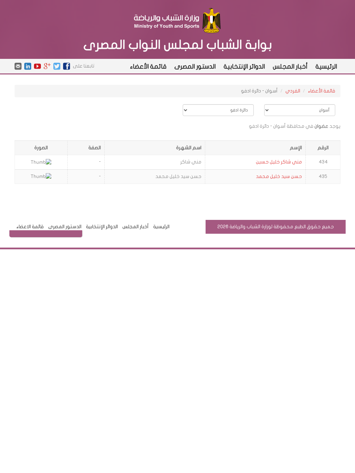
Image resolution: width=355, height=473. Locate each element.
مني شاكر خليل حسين (279, 161)
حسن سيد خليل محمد (279, 176)
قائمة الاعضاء (30, 226)
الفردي (292, 90)
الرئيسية (326, 66)
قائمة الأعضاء (148, 66)
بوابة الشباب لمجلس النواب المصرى (177, 44)
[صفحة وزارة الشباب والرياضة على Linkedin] (27, 65)
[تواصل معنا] (18, 65)
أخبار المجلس (290, 66)
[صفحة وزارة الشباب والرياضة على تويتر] (56, 65)
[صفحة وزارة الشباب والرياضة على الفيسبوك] (66, 65)
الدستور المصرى (195, 66)
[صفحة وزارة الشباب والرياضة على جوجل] (47, 65)
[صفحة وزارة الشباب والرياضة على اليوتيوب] (37, 65)
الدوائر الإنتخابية (244, 66)
